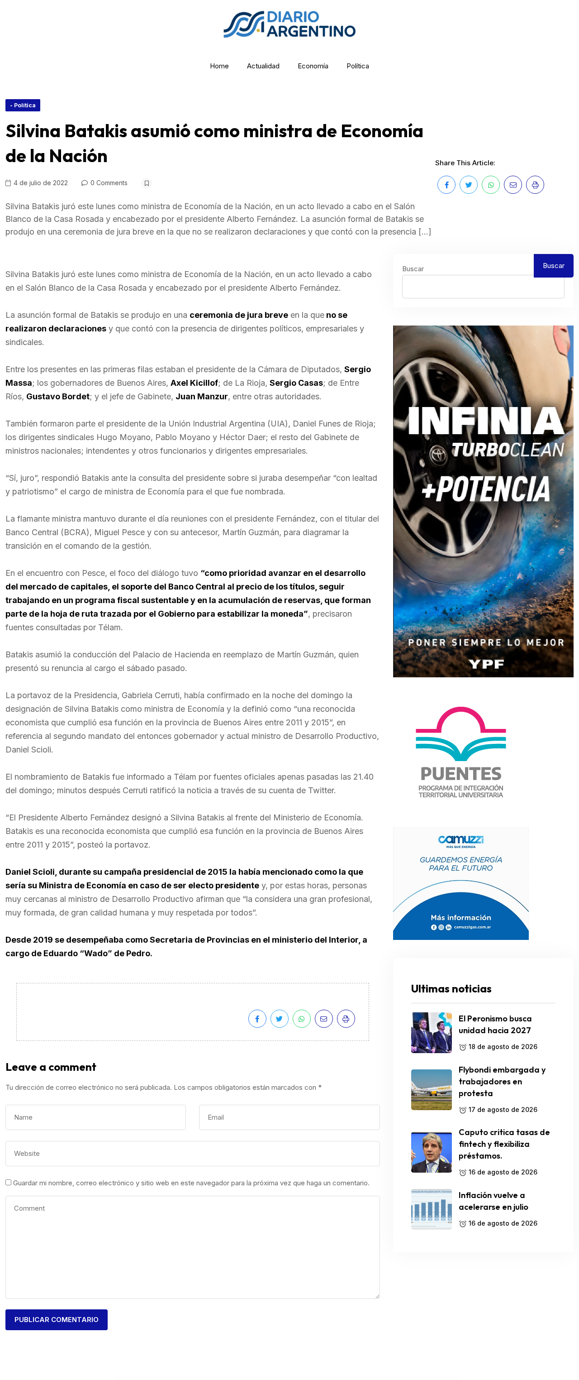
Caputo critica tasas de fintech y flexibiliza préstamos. (504, 1144)
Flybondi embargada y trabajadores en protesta (502, 1081)
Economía (313, 66)
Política (357, 66)
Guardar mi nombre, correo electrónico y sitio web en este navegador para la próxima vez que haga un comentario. (191, 1183)
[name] (446, 185)
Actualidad (263, 66)
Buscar (413, 268)
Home (219, 66)
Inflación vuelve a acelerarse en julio (493, 1201)
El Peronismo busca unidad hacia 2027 (495, 1024)
